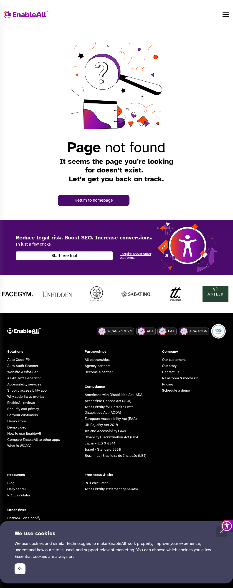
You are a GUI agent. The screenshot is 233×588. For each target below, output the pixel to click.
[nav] (225, 14)
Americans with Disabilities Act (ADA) (114, 395)
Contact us (170, 372)
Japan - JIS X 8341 (100, 443)
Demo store (16, 421)
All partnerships (97, 359)
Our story (169, 366)
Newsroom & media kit (180, 378)
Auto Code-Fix (18, 359)
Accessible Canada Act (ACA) (108, 401)
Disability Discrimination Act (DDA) (112, 437)
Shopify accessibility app (27, 390)
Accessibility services (24, 384)
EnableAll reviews (21, 403)
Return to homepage (94, 200)
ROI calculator (18, 495)
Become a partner (99, 372)
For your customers (22, 415)
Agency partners (98, 366)
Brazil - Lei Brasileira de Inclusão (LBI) (115, 455)
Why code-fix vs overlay (25, 396)
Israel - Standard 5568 (103, 449)
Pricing (167, 384)
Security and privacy (23, 409)
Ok (20, 568)
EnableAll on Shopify (23, 518)
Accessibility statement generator (111, 489)
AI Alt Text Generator (24, 378)
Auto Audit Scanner (22, 366)
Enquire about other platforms (135, 255)
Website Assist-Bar (22, 372)
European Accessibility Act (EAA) (111, 418)
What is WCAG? (19, 446)
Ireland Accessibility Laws (105, 431)
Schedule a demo (176, 390)
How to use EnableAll (24, 433)
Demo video (16, 427)
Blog (11, 483)
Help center (16, 489)
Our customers (174, 359)
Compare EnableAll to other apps (33, 439)
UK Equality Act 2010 (101, 425)
